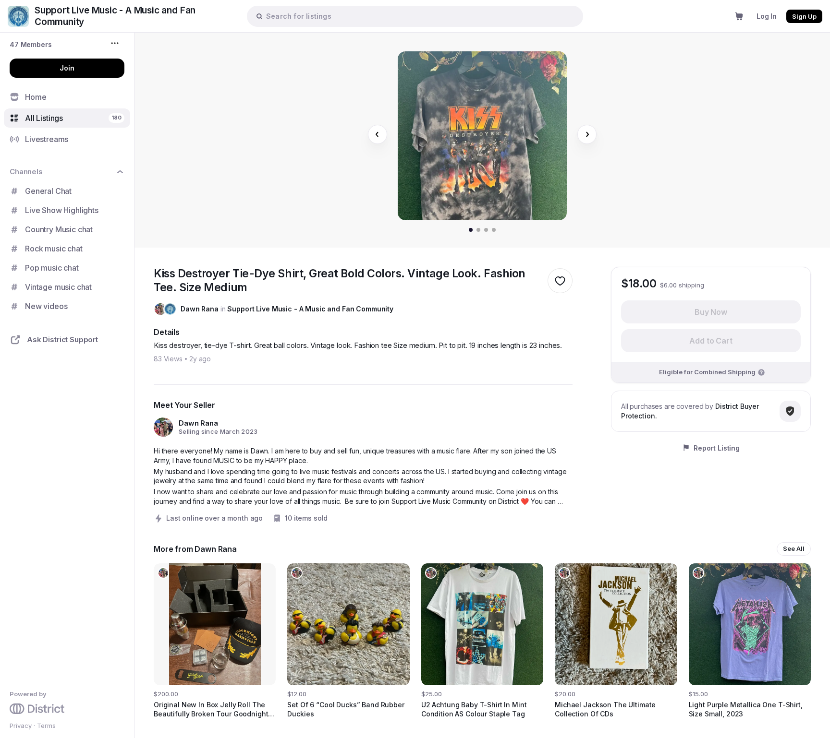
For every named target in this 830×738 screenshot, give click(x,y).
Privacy (21, 725)
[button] (31, 44)
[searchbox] (420, 16)
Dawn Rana (200, 309)
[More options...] (116, 43)
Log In (767, 16)
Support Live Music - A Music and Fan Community (310, 309)
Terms (46, 725)
